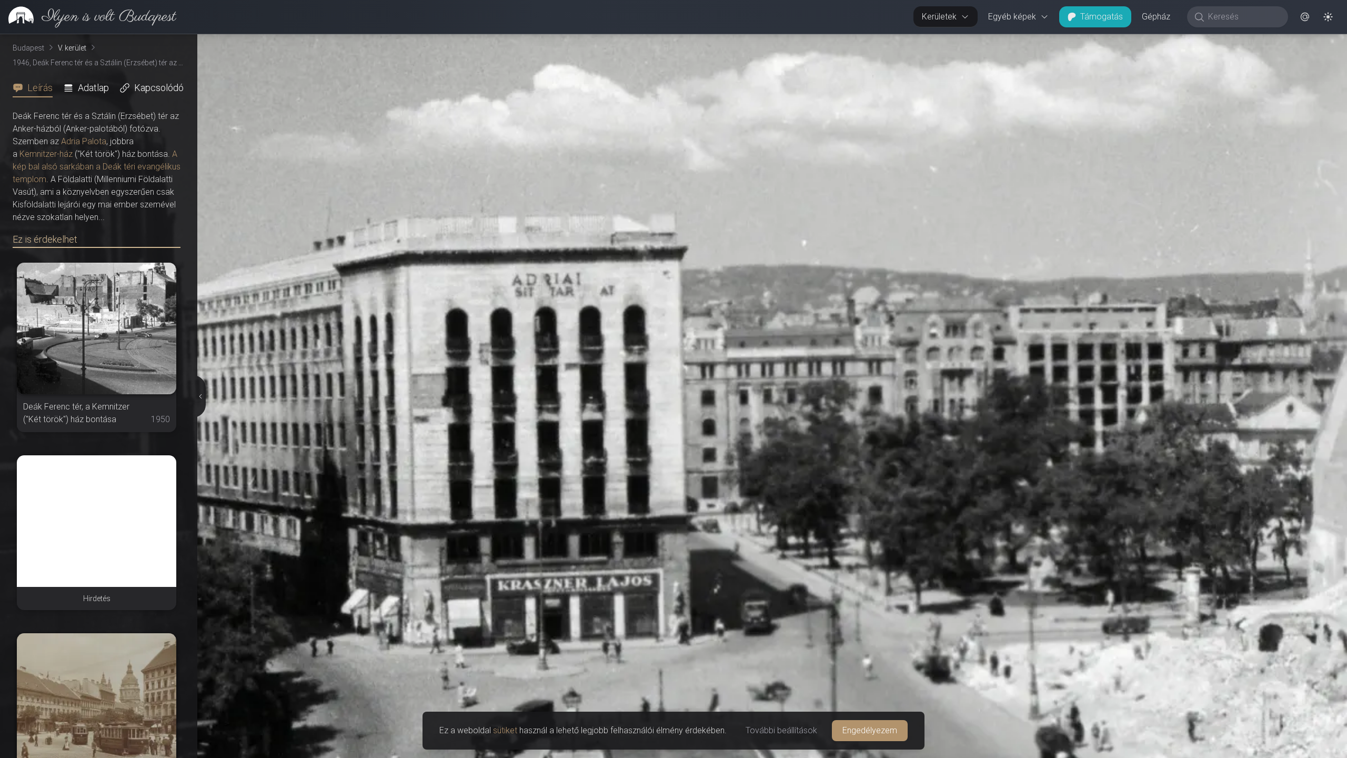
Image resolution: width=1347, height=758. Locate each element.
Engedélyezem (869, 730)
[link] (88, 16)
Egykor (1154, 42)
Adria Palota (83, 141)
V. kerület (72, 48)
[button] (1304, 16)
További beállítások (781, 730)
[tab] (36, 87)
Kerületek (939, 17)
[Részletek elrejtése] (200, 396)
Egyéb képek (1012, 17)
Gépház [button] (1156, 17)
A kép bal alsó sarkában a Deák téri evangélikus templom (96, 166)
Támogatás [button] (1101, 17)
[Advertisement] (96, 521)
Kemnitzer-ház (46, 154)
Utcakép (1217, 42)
